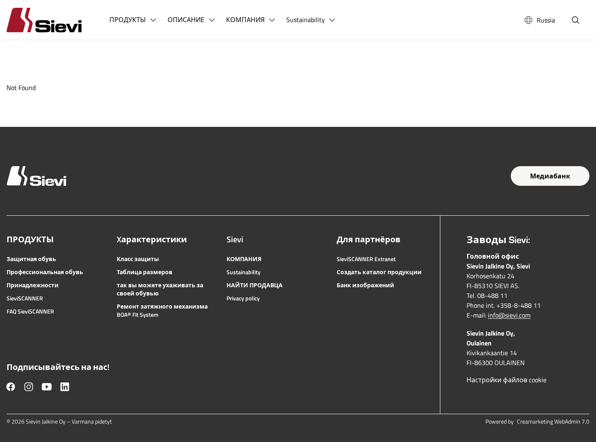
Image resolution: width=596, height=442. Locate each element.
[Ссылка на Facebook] (11, 387)
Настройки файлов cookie (506, 380)
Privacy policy (243, 298)
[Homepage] (54, 20)
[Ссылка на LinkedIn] (65, 387)
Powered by (537, 421)
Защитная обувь (31, 259)
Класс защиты (138, 259)
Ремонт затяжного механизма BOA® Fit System (162, 310)
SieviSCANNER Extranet (366, 259)
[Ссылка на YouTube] (47, 387)
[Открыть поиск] (576, 20)
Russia (546, 20)
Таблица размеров (144, 272)
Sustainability (244, 272)
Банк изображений (365, 285)
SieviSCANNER (25, 298)
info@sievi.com (509, 315)
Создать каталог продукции (379, 272)
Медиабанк (550, 176)
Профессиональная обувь (45, 272)
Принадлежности (33, 285)
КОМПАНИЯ (244, 259)
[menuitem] (133, 20)
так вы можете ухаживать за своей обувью (160, 289)
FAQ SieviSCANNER (30, 311)
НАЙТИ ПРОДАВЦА (255, 285)
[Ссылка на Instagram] (29, 387)
